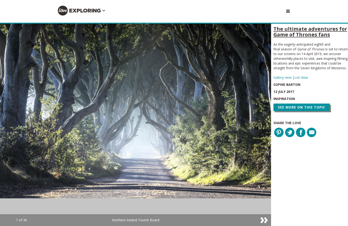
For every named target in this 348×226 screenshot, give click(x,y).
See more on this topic (301, 107)
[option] (135, 125)
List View (301, 77)
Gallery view (283, 77)
